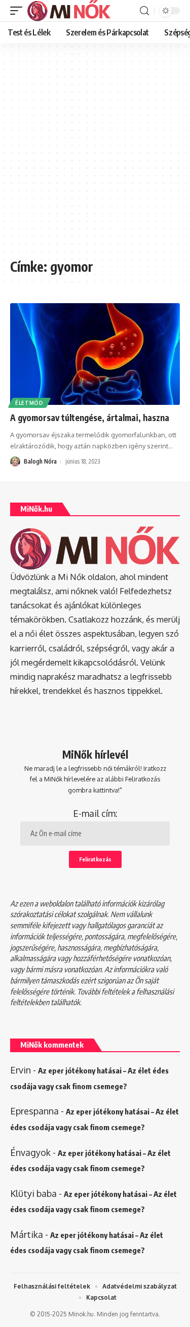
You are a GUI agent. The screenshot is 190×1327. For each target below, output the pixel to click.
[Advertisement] (95, 156)
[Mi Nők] (68, 10)
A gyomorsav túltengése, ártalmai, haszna (89, 417)
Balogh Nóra (40, 461)
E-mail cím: (95, 813)
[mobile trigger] (18, 10)
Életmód (29, 403)
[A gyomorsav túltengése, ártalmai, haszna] (95, 354)
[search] (144, 11)
